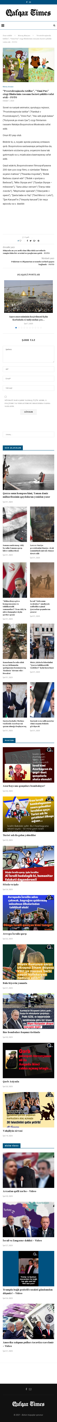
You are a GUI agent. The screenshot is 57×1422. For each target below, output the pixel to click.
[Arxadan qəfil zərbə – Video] (28, 1170)
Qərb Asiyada (11, 1081)
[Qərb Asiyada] (28, 1060)
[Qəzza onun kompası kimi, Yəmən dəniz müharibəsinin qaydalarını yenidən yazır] (28, 472)
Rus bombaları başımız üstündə (21, 1032)
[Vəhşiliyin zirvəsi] (28, 1109)
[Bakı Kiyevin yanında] (28, 962)
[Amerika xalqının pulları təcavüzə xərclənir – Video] (28, 1321)
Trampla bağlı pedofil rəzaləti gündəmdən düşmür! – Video (28, 1291)
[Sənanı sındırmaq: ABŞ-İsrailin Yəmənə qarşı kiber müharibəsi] (15, 524)
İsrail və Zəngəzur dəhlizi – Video (22, 1240)
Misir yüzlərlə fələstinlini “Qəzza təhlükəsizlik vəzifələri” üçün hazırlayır (42, 665)
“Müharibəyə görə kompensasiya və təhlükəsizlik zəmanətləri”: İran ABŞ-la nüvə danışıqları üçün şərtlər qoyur (14, 608)
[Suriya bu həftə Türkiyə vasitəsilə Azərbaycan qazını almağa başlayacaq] (15, 700)
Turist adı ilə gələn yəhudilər (19, 835)
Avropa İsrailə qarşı (15, 933)
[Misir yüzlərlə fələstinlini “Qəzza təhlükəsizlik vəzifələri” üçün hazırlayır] (42, 641)
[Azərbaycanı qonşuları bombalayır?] (28, 765)
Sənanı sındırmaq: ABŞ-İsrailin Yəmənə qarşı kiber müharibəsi (13, 548)
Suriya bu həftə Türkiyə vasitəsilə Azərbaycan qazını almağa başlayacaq (14, 724)
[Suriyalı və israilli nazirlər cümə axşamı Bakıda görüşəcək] (42, 700)
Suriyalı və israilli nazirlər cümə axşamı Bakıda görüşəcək (42, 724)
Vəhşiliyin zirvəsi (12, 1130)
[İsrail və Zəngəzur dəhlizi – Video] (28, 1219)
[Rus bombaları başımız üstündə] (28, 1011)
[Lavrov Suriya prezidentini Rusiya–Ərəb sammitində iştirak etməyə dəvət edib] (42, 524)
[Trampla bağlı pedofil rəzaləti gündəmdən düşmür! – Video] (28, 1268)
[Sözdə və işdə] (28, 863)
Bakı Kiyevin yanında (15, 983)
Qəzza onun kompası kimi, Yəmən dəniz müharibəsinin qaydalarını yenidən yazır (26, 495)
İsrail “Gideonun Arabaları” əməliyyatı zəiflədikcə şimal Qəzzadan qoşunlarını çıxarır (40, 606)
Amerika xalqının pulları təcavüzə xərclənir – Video (28, 1344)
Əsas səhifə (7, 35)
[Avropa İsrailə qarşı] (28, 912)
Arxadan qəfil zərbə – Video (19, 1191)
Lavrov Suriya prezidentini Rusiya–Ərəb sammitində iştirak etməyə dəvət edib (42, 549)
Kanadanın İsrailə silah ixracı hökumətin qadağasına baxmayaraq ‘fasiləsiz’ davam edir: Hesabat (14, 668)
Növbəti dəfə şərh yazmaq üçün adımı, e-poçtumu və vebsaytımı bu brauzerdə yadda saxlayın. (27, 403)
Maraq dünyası (24, 35)
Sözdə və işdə (10, 884)
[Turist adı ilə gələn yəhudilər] (28, 814)
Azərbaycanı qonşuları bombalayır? (24, 786)
